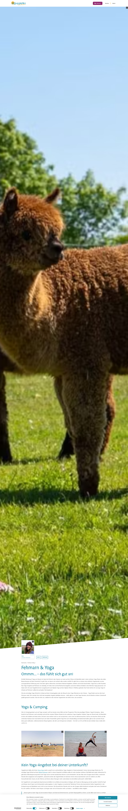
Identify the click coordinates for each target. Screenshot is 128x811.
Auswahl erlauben (108, 801)
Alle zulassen (108, 797)
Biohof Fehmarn (43, 772)
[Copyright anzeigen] (127, 8)
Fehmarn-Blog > (32, 662)
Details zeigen (79, 808)
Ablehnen (108, 805)
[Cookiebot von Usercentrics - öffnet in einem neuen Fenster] (18, 808)
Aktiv (38, 657)
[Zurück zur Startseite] (18, 3)
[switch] (48, 808)
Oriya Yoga (41, 770)
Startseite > (24, 662)
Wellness (45, 657)
